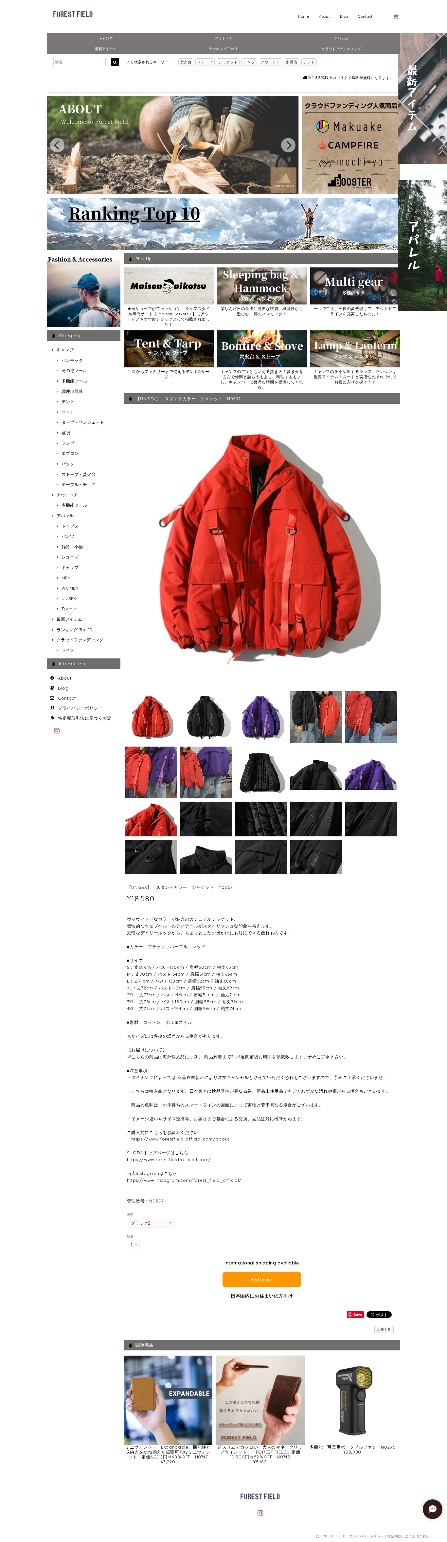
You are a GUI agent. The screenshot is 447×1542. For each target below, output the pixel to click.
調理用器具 (72, 391)
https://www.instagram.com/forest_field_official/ (184, 1180)
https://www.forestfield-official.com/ (169, 1159)
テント (309, 62)
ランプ (249, 62)
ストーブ (205, 62)
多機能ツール (74, 380)
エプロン (70, 453)
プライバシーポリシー (80, 708)
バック (68, 463)
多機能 (291, 62)
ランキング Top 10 (223, 49)
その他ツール (74, 370)
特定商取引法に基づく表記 (85, 718)
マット (68, 412)
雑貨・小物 (72, 546)
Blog (344, 16)
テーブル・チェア (79, 484)
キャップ (70, 567)
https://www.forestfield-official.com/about (180, 1139)
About (324, 16)
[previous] (57, 145)
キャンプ (105, 38)
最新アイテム (105, 49)
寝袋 (66, 432)
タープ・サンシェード (83, 422)
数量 (130, 1236)
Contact (365, 16)
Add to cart (262, 1279)
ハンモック (72, 360)
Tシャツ (69, 608)
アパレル (341, 38)
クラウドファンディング (341, 49)
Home (303, 16)
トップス (70, 526)
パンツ (68, 536)
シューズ (70, 556)
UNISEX (69, 598)
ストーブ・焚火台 (79, 474)
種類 (130, 1215)
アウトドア (224, 38)
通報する (384, 1329)
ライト (68, 650)
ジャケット (228, 62)
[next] (288, 145)
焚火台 (186, 62)
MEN (66, 577)
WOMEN (70, 588)
